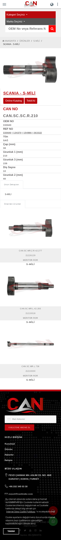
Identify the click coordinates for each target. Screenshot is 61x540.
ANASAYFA (10, 41)
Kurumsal (10, 443)
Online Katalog (13, 100)
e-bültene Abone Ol (19, 427)
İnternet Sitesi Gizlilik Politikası (20, 511)
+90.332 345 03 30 (18, 486)
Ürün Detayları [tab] (11, 184)
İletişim (8, 460)
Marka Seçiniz (15, 21)
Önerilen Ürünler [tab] (12, 204)
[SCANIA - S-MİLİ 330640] (30, 68)
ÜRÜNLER (24, 41)
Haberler (9, 454)
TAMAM (11, 531)
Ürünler (9, 449)
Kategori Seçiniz (16, 14)
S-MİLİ (36, 41)
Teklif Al (31, 100)
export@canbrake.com (21, 494)
